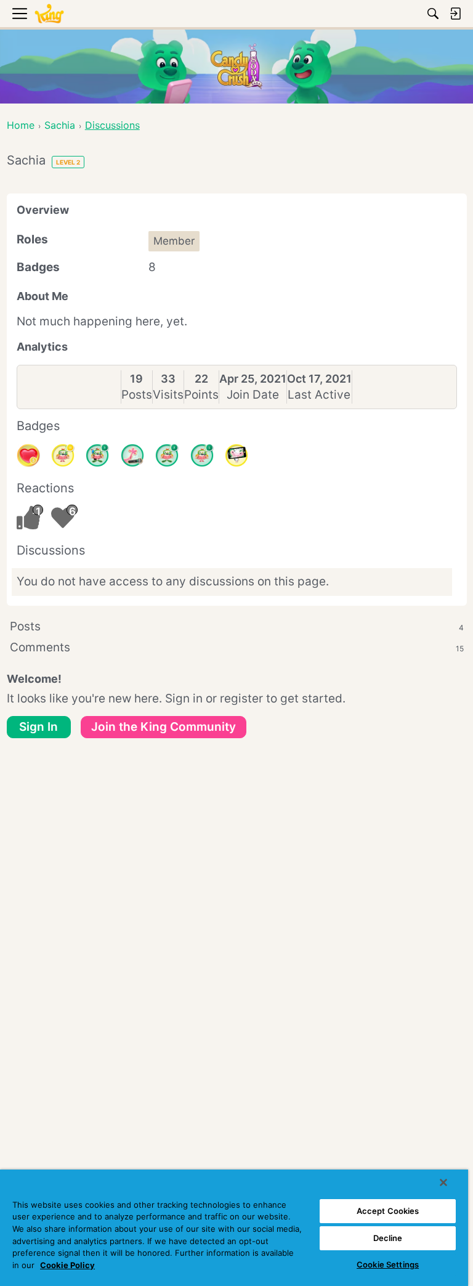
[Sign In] (455, 13)
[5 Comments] (97, 455)
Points (201, 395)
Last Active (319, 395)
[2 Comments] (167, 455)
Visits (168, 395)
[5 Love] (28, 455)
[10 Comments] (63, 455)
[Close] (443, 1182)
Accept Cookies (388, 1211)
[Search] (433, 13)
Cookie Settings (388, 1264)
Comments (237, 647)
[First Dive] (202, 455)
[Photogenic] (236, 455)
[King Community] (49, 14)
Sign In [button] (38, 727)
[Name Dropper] (132, 455)
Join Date (253, 395)
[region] (234, 1228)
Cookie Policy (67, 1265)
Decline (388, 1238)
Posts (136, 395)
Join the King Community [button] (163, 727)
